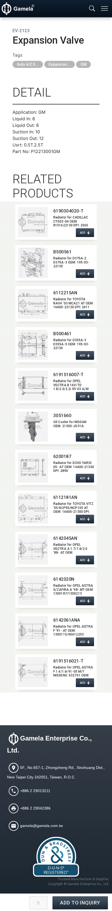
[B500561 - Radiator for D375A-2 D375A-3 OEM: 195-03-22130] (33, 263)
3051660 (62, 415)
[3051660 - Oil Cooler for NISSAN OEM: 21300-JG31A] (33, 427)
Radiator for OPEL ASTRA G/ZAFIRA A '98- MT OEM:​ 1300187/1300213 (73, 589)
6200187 (62, 456)
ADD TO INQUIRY (80, 903)
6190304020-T (68, 211)
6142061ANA (66, 620)
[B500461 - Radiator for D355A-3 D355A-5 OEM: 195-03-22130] (33, 345)
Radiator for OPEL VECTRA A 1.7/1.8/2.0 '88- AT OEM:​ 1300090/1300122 (70, 548)
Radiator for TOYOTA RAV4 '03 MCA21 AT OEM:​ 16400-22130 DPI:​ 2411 (73, 303)
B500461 (62, 333)
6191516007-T (68, 374)
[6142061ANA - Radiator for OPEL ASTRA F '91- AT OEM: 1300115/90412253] (33, 631)
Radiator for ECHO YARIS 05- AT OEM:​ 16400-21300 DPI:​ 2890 (73, 466)
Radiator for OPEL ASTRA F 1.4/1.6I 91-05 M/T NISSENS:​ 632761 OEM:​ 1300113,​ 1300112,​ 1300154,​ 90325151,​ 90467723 (73, 671)
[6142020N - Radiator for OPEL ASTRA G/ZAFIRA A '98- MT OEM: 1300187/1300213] (33, 590)
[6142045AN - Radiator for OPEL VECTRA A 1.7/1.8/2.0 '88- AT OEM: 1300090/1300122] (33, 549)
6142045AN (65, 538)
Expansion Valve (62, 64)
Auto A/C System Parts (30, 64)
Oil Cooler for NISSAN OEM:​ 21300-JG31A (70, 424)
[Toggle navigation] (105, 8)
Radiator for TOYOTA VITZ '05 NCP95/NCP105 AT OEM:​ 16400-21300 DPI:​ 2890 (73, 507)
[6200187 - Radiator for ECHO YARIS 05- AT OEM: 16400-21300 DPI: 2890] (33, 467)
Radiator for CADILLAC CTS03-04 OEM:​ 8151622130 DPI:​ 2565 (70, 221)
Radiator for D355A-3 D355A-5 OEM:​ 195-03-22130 (71, 344)
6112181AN (65, 497)
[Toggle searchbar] (92, 8)
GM (83, 64)
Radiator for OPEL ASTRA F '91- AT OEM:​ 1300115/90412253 (73, 630)
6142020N (63, 579)
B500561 (62, 251)
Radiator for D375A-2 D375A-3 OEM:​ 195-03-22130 (71, 262)
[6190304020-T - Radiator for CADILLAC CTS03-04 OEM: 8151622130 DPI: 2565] (33, 222)
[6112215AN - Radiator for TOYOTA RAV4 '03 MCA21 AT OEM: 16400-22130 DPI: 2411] (33, 304)
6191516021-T (68, 661)
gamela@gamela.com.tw (41, 825)
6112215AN (65, 292)
